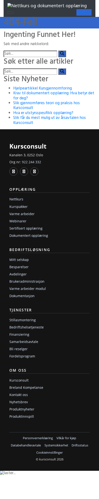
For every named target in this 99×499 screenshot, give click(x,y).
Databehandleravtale (26, 445)
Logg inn (84, 12)
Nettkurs (16, 199)
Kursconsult (19, 380)
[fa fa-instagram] (34, 171)
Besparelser (19, 267)
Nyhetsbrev (18, 402)
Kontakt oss (18, 394)
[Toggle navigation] (10, 12)
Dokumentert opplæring (28, 235)
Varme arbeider (22, 214)
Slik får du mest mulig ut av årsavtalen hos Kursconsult (49, 120)
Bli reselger (18, 349)
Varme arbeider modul (27, 288)
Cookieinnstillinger (49, 452)
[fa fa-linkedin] (13, 171)
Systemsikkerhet (56, 445)
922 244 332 (31, 162)
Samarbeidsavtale (23, 341)
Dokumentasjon (22, 296)
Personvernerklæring (38, 438)
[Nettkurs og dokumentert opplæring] (47, 6)
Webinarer (17, 221)
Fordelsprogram (22, 356)
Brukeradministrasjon (26, 281)
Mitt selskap (19, 259)
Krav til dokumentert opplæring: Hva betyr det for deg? (53, 95)
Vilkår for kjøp (66, 438)
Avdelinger (18, 274)
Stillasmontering (22, 320)
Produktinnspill (21, 416)
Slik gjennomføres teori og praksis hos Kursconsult (46, 105)
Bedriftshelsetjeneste (26, 327)
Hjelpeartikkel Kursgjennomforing (42, 88)
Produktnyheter (21, 409)
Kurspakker (18, 206)
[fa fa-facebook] (24, 171)
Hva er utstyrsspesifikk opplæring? (43, 113)
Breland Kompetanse (26, 387)
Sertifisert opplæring (26, 228)
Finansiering (19, 334)
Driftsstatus (80, 445)
